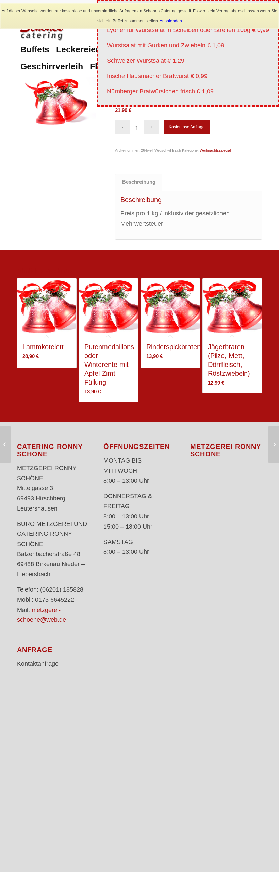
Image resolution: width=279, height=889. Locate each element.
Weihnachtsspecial (215, 150)
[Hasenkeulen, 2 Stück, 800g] (273, 444)
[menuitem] (35, 49)
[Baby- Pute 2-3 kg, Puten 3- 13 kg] (5, 444)
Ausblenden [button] (171, 21)
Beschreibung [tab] (138, 182)
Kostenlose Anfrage (187, 127)
